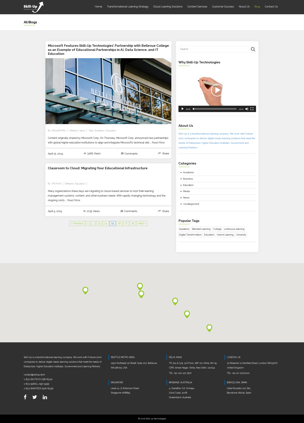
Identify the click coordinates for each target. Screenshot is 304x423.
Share (165, 153)
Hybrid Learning (225, 234)
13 (99, 223)
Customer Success (223, 6)
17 (126, 223)
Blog (257, 6)
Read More (158, 142)
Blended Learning (201, 229)
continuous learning (234, 229)
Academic (100, 130)
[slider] (215, 109)
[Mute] (246, 108)
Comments (131, 153)
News (82, 130)
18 (132, 223)
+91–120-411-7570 (183, 373)
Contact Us (271, 6)
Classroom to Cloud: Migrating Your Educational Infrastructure (98, 168)
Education (111, 130)
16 (119, 223)
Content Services (197, 6)
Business (188, 178)
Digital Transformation (190, 234)
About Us (244, 6)
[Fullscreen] (251, 108)
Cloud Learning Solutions (168, 6)
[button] (217, 90)
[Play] (182, 108)
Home (98, 6)
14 (105, 223)
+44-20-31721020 (241, 373)
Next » (142, 223)
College (217, 229)
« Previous (77, 223)
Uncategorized (191, 204)
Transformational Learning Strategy (128, 6)
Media (186, 191)
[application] (217, 90)
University (241, 234)
